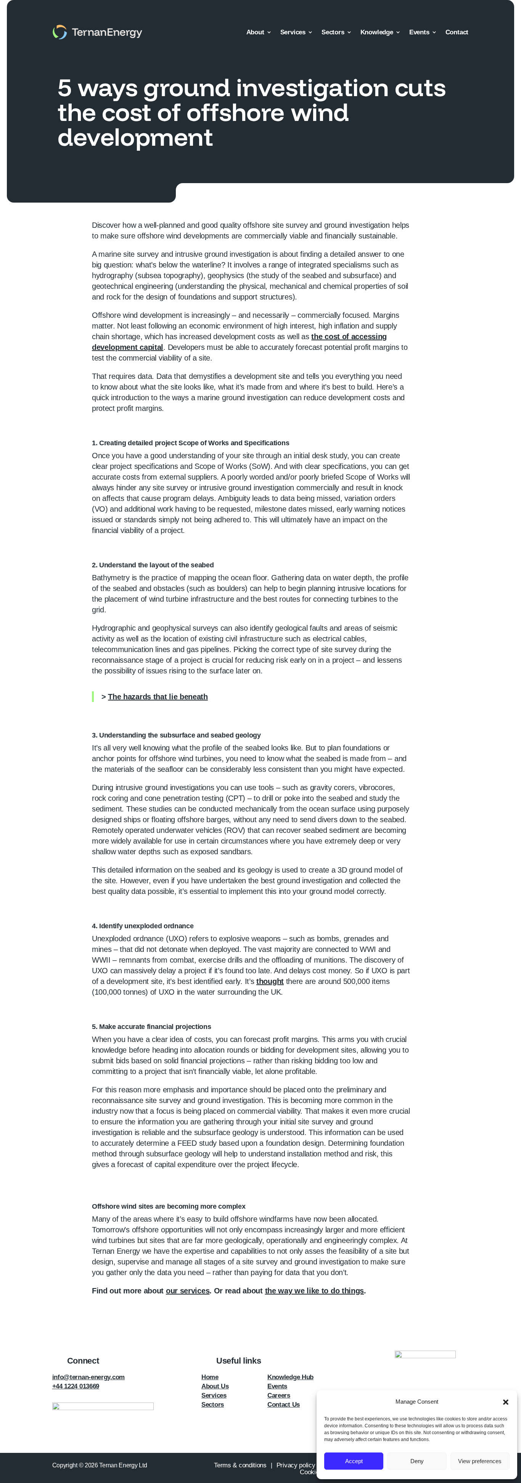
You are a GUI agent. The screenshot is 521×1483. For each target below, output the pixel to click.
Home (210, 1377)
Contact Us (283, 1404)
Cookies (311, 1472)
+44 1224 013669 (76, 1386)
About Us (215, 1386)
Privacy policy (296, 1465)
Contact (457, 32)
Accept (354, 1461)
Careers (278, 1395)
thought (270, 981)
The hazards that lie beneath (158, 696)
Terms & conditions (240, 1465)
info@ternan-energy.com (88, 1377)
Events (419, 32)
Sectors (333, 32)
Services (293, 32)
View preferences (480, 1461)
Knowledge (376, 32)
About (255, 32)
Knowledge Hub (290, 1377)
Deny (417, 1461)
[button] (506, 1402)
